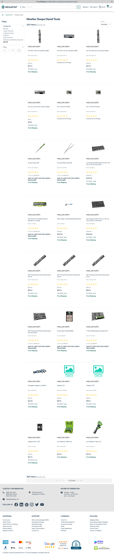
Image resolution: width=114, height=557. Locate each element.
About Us (64, 520)
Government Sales (66, 524)
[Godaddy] (98, 542)
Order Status (7, 522)
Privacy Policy (94, 528)
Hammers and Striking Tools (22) (13, 40)
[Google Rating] (49, 545)
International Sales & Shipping (99, 522)
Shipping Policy (94, 520)
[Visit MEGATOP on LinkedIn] (21, 504)
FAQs (62, 526)
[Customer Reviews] (63, 545)
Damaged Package (38, 522)
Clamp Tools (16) (8, 31)
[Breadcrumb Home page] (2, 15)
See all (5, 42)
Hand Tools (9, 15)
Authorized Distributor (68, 522)
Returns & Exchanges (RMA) (40, 520)
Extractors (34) (7, 37)
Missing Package (37, 524)
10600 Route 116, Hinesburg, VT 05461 (38, 493)
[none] (22, 7)
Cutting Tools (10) (8, 33)
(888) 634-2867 (11, 492)
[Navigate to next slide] (111, 1)
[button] (106, 24)
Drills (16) (6, 35)
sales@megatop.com (12, 499)
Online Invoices (7, 526)
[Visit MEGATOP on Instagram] (31, 504)
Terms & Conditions (96, 530)
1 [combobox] (63, 480)
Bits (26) (5, 29)
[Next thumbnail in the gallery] (78, 480)
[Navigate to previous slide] (2, 1)
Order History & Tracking (10, 524)
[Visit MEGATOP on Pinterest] (27, 505)
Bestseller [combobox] (104, 24)
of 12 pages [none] (72, 480)
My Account (6, 520)
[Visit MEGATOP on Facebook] (16, 504)
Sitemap (63, 530)
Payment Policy (94, 526)
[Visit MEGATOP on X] (37, 504)
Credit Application (66, 528)
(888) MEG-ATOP (11, 494)
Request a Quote (8, 530)
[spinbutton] (6, 50)
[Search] (78, 7)
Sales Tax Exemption (38, 528)
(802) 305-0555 (11, 496)
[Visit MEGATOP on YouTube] (42, 504)
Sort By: (103, 21)
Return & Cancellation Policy (98, 524)
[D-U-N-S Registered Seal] (76, 545)
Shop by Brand (7, 528)
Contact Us (35, 530)
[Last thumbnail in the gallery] (81, 480)
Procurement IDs (37, 526)
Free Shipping (32, 72)
